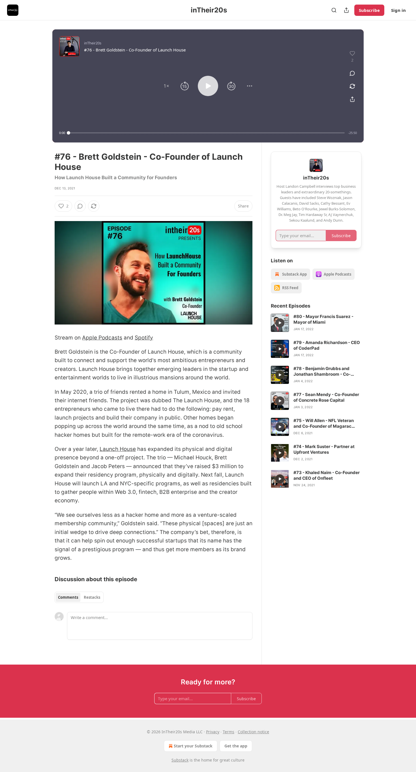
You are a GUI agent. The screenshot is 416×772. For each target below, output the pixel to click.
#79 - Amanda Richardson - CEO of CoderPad (326, 345)
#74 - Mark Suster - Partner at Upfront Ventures (324, 449)
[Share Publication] (346, 10)
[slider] (206, 133)
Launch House (118, 449)
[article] (316, 323)
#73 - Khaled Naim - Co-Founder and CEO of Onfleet (326, 475)
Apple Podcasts (102, 337)
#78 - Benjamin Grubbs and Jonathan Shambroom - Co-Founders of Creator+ (322, 371)
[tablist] (79, 597)
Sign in (398, 10)
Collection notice (253, 731)
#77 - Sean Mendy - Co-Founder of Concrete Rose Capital (326, 397)
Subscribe (369, 10)
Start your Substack (193, 746)
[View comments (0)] (352, 73)
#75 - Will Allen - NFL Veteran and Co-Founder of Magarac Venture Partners (323, 423)
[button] (166, 86)
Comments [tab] (68, 597)
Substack (179, 760)
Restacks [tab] (92, 597)
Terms (228, 731)
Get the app (235, 746)
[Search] (334, 10)
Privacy (212, 731)
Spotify (144, 337)
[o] (279, 322)
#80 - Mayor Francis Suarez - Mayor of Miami (323, 319)
